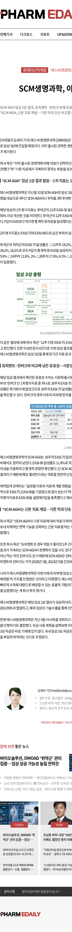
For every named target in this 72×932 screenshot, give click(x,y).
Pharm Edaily (20, 914)
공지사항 (9, 891)
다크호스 (26, 34)
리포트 (45, 34)
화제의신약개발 (34, 70)
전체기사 (6, 34)
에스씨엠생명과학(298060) (49, 140)
